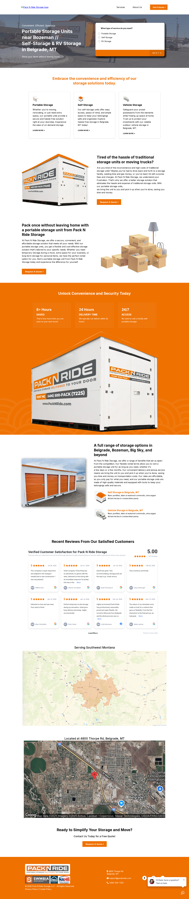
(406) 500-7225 (116, 882)
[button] (157, 53)
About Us (137, 7)
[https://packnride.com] (34, 7)
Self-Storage (106, 37)
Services (120, 7)
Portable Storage (108, 33)
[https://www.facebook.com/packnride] (144, 878)
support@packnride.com (120, 878)
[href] (94, 779)
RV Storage (106, 41)
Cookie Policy (45, 889)
